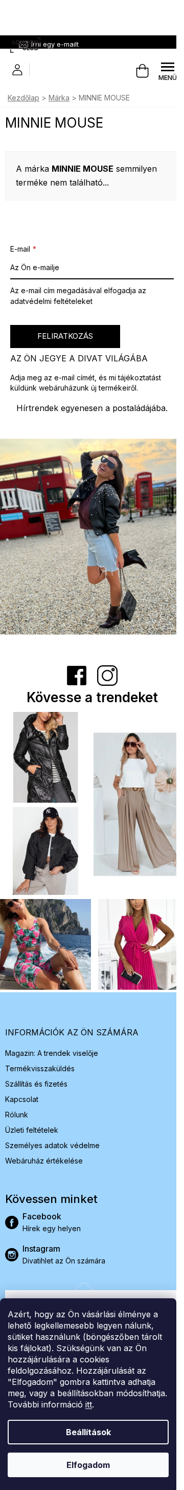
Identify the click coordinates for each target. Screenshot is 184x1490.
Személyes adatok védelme (52, 1145)
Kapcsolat (21, 1099)
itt (88, 1404)
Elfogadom (88, 1465)
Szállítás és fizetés (36, 1083)
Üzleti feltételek (31, 1130)
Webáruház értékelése (44, 1160)
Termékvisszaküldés (40, 1068)
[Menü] (167, 71)
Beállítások (88, 1432)
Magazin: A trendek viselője (51, 1053)
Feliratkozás (65, 336)
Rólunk (16, 1114)
